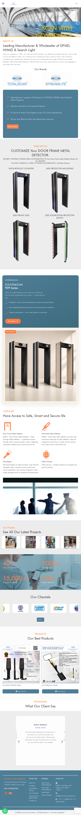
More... (40, 620)
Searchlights (7, 462)
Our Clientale (33, 793)
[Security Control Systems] (13, 4)
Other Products (47, 462)
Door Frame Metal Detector (13, 434)
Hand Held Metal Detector (51, 434)
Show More (12, 321)
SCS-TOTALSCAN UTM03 (10, 685)
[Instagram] (6, 793)
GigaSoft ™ (62, 812)
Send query (21, 691)
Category (32, 786)
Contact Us (33, 801)
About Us (32, 783)
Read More (13, 126)
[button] (78, 23)
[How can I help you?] (5, 811)
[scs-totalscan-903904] (60, 664)
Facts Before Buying (33, 789)
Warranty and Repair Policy (33, 797)
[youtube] (10, 793)
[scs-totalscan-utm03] (21, 664)
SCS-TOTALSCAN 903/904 (50, 685)
